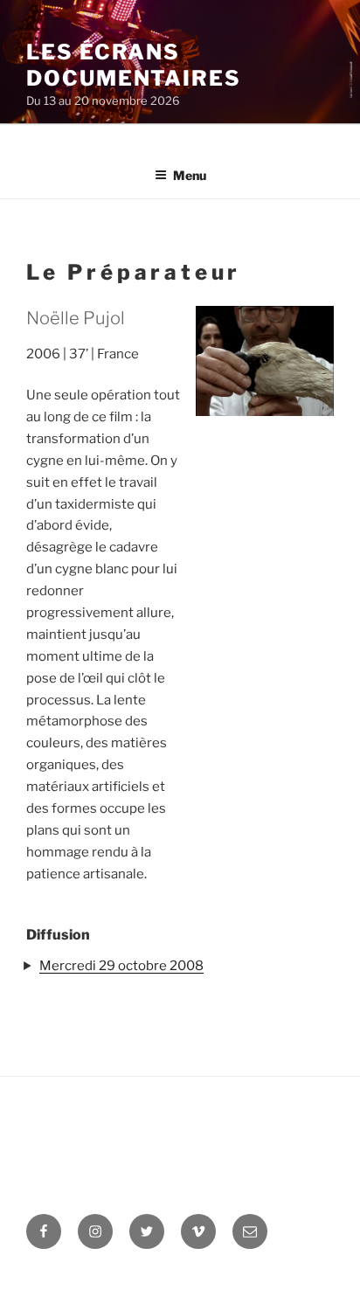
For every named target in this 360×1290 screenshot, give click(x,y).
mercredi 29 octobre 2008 (121, 966)
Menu (189, 175)
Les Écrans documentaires (133, 65)
